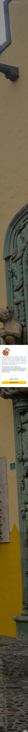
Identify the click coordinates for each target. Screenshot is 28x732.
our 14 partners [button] (15, 356)
